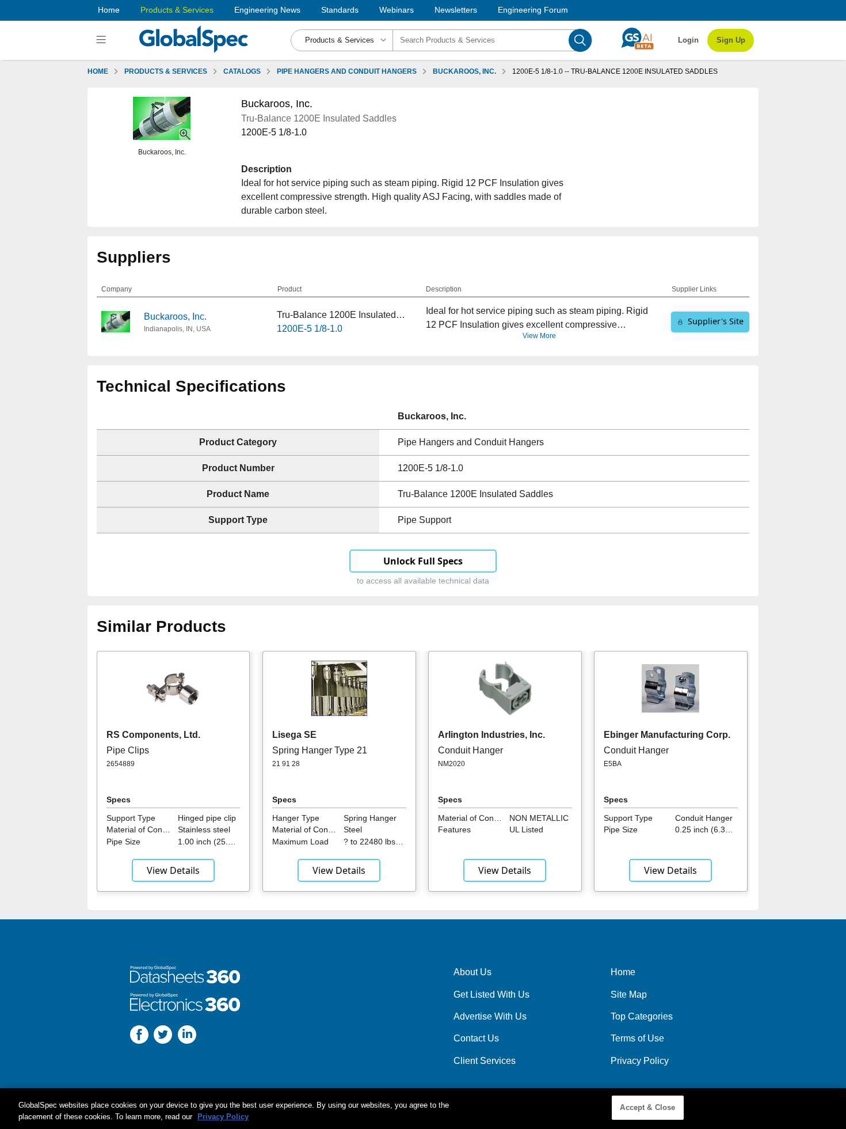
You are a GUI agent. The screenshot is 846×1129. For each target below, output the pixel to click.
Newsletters (456, 9)
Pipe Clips (127, 750)
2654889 (120, 764)
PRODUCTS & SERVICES (165, 71)
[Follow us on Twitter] (163, 1036)
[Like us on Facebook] (139, 1036)
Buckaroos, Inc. (175, 316)
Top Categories (642, 1016)
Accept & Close (647, 1107)
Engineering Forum (533, 9)
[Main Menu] (102, 40)
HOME (97, 71)
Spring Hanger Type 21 (319, 750)
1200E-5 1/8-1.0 (309, 329)
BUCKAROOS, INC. (464, 71)
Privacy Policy (640, 1061)
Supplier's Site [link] (716, 321)
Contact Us (476, 1038)
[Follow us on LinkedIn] (187, 1036)
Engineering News (267, 9)
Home (109, 9)
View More (539, 336)
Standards (340, 9)
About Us (472, 972)
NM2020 (451, 764)
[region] (423, 1108)
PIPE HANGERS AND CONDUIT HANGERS (347, 71)
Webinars (396, 9)
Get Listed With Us (491, 994)
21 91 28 (286, 764)
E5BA (613, 764)
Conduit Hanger (470, 750)
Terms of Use (637, 1038)
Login (688, 40)
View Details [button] (173, 870)
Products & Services (177, 9)
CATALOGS (242, 71)
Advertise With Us (490, 1016)
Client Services (485, 1061)
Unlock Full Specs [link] (423, 561)
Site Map (629, 994)
